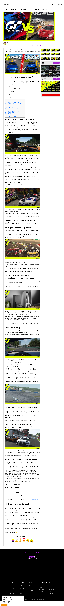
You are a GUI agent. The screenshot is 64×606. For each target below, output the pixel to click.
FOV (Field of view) (9, 107)
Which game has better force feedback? (13, 111)
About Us (47, 4)
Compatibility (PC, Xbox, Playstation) (12, 106)
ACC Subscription (26, 4)
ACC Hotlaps (41, 4)
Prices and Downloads (9, 112)
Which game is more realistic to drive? (12, 102)
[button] (20, 5)
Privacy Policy (42, 599)
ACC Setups (17, 4)
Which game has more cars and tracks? (13, 103)
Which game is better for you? (11, 116)
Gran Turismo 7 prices (9, 115)
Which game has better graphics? (11, 104)
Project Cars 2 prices (9, 113)
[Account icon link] (61, 4)
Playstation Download (34, 499)
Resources (33, 4)
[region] (13, 600)
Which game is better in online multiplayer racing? (14, 109)
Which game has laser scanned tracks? (12, 108)
